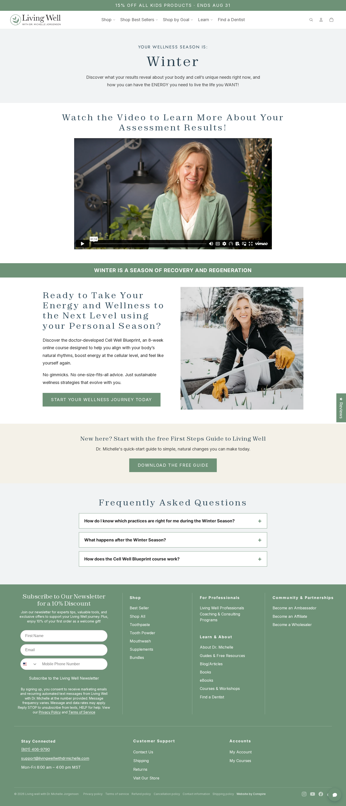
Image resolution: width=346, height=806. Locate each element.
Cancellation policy (167, 794)
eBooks (206, 680)
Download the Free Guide (173, 465)
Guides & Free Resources (222, 655)
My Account (240, 752)
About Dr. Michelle (216, 647)
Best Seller (139, 608)
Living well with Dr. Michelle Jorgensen (52, 794)
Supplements (141, 649)
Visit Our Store (146, 778)
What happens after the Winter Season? (125, 539)
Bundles (137, 657)
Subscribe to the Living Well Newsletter (64, 678)
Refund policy (141, 794)
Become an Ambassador (295, 608)
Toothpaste (140, 624)
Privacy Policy (50, 712)
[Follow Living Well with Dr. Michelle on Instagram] (304, 794)
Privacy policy (93, 794)
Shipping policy (223, 794)
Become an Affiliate (290, 616)
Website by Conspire (251, 794)
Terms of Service (81, 712)
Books (205, 672)
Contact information (196, 794)
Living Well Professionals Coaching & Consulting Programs (222, 614)
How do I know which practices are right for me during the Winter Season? (159, 520)
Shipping (141, 760)
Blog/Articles (211, 663)
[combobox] (28, 664)
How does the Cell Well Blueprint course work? (132, 558)
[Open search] (311, 20)
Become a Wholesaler (292, 624)
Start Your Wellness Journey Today (101, 399)
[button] (108, 20)
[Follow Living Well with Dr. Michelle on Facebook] (321, 794)
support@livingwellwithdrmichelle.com (55, 758)
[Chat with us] (334, 794)
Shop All (137, 616)
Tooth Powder (142, 632)
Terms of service (117, 794)
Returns (140, 769)
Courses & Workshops (220, 688)
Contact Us (143, 752)
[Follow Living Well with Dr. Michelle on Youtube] (312, 794)
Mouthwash (140, 641)
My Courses (240, 760)
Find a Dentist (212, 697)
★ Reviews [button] (341, 408)
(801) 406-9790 (35, 749)
